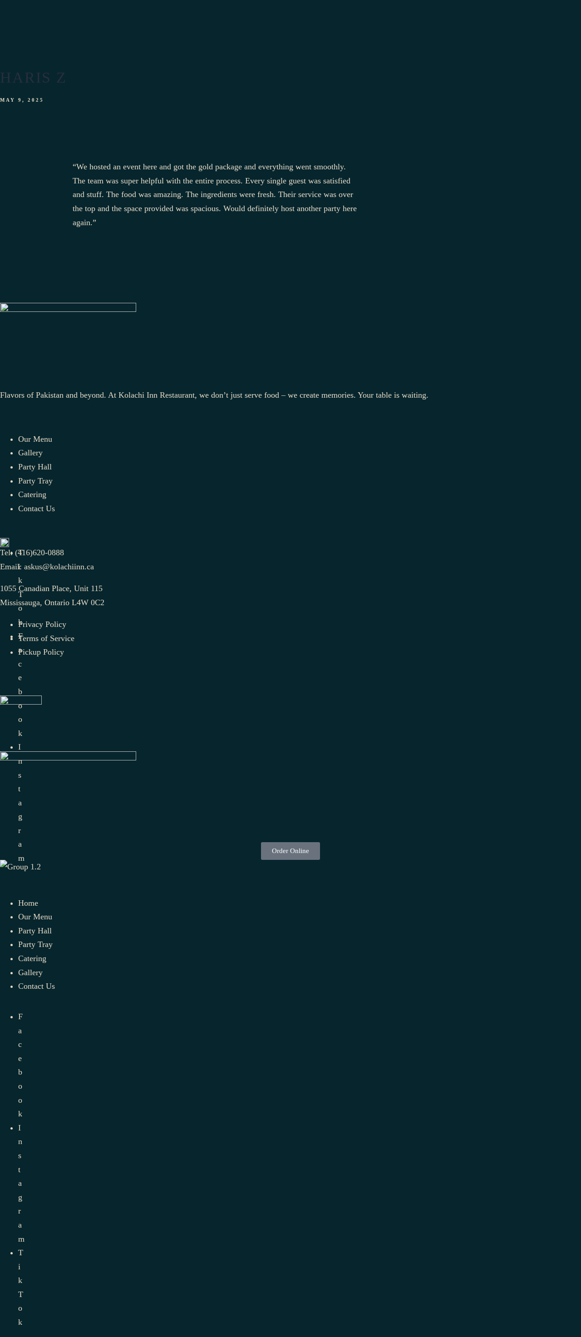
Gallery (30, 972)
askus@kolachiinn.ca (59, 566)
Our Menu (35, 916)
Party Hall (35, 930)
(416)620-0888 (39, 552)
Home (28, 903)
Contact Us (36, 986)
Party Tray (35, 944)
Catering (32, 958)
